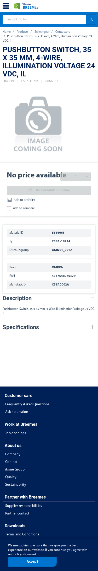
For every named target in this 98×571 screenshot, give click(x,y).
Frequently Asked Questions (27, 404)
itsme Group (15, 470)
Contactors (62, 31)
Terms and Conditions (22, 534)
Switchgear (41, 31)
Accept (32, 561)
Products (22, 31)
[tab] (49, 298)
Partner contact (17, 514)
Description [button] (17, 298)
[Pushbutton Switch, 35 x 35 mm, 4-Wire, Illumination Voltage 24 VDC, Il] (38, 123)
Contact (11, 462)
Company (12, 454)
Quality (10, 477)
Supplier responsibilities (23, 506)
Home (7, 31)
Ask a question (16, 412)
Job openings (15, 433)
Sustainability (15, 485)
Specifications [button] (21, 327)
